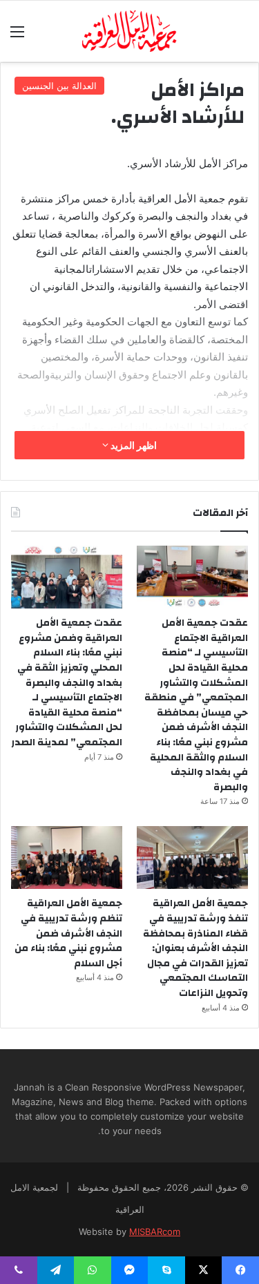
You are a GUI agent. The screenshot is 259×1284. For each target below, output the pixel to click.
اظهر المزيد (132, 445)
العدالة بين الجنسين (59, 85)
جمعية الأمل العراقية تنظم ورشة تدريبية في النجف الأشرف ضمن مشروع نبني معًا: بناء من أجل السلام (68, 933)
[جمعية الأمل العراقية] (129, 31)
